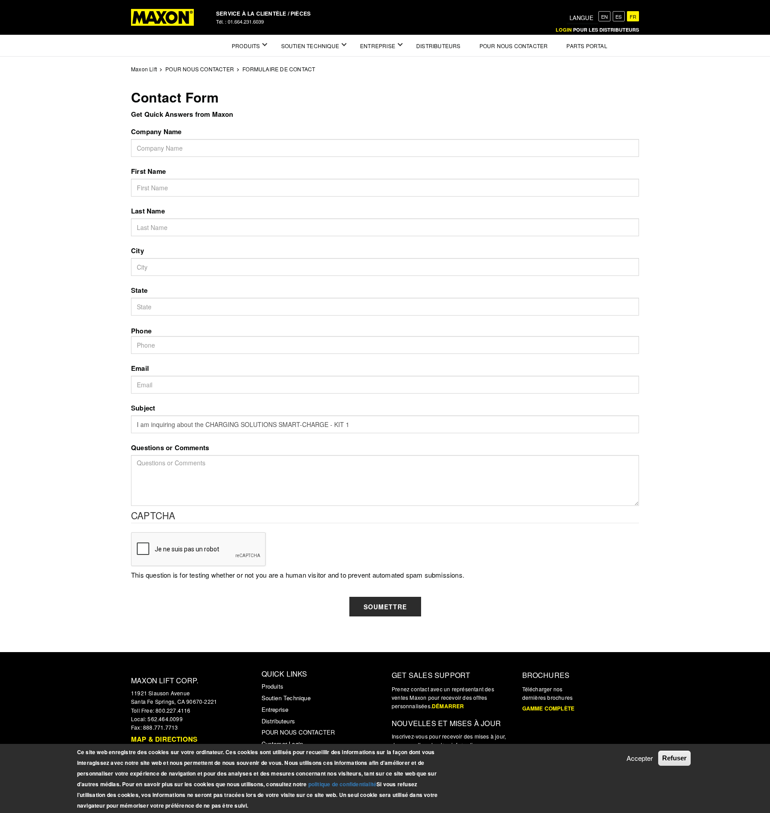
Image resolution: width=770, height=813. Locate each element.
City (137, 250)
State (139, 290)
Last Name (148, 211)
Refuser (674, 758)
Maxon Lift (144, 69)
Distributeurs (278, 721)
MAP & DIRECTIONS (164, 739)
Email (140, 368)
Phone (141, 331)
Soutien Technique (286, 698)
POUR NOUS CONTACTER (199, 69)
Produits (273, 686)
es (618, 16)
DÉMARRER (448, 706)
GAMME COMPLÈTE (548, 708)
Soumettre (385, 606)
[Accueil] (162, 17)
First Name (148, 171)
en (604, 16)
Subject (143, 408)
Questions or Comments (170, 447)
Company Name (156, 131)
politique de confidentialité (342, 784)
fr (633, 16)
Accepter (640, 758)
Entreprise (275, 709)
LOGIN (564, 29)
